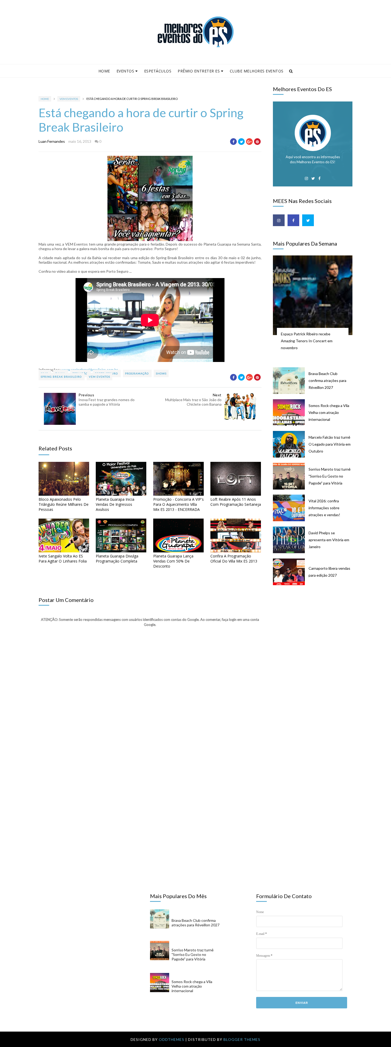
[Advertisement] (315, 632)
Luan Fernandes (52, 141)
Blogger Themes (241, 1039)
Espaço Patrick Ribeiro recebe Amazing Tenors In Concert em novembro (306, 341)
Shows (161, 373)
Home (104, 71)
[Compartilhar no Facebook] (233, 141)
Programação (137, 373)
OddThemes (171, 1039)
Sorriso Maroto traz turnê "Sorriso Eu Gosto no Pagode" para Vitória (330, 476)
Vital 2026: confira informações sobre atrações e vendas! (324, 508)
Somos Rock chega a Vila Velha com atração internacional (329, 412)
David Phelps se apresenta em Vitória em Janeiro (329, 540)
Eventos (125, 71)
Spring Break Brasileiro (61, 376)
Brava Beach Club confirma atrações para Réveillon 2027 (327, 380)
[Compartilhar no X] (241, 141)
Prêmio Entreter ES (199, 71)
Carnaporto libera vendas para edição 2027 (329, 571)
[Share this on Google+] (249, 141)
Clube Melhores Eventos (257, 71)
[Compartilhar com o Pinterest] (257, 141)
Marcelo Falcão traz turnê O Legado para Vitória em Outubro (330, 444)
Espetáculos (158, 71)
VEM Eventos (69, 98)
